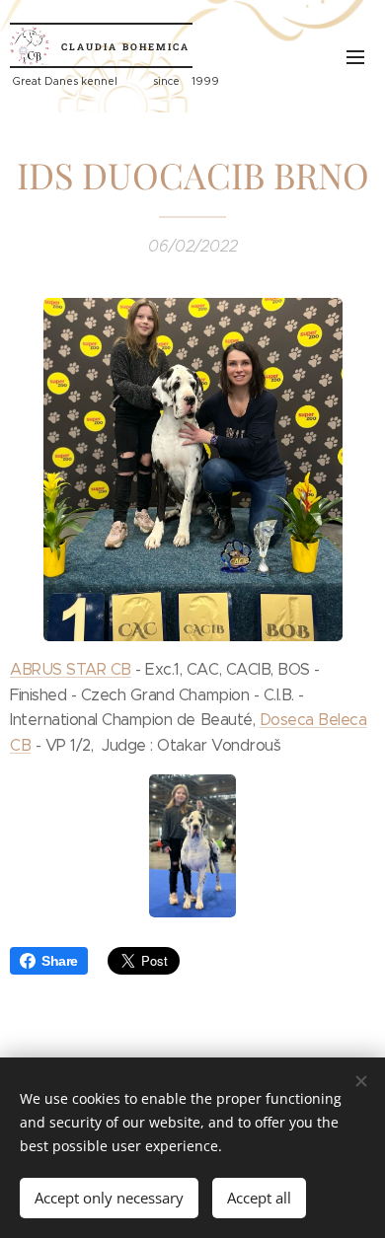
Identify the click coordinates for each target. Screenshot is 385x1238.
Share (59, 961)
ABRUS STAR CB (70, 669)
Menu (355, 56)
